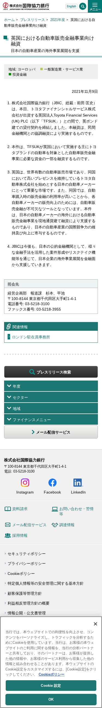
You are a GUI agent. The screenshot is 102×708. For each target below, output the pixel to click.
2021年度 (57, 20)
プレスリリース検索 (54, 372)
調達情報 (67, 525)
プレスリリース (32, 20)
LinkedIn (78, 492)
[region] (51, 662)
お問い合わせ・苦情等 (76, 511)
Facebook (52, 492)
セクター (20, 397)
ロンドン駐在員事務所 (31, 337)
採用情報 (19, 535)
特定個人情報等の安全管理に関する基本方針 (46, 583)
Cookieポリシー (21, 573)
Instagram (25, 492)
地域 (16, 408)
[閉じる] (95, 624)
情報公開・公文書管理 (27, 613)
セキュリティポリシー (27, 553)
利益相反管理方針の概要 (29, 603)
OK (51, 699)
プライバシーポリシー (27, 563)
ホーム (9, 20)
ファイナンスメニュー (32, 420)
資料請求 (19, 509)
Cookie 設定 (51, 686)
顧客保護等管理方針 (25, 593)
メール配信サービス (29, 525)
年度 (16, 386)
